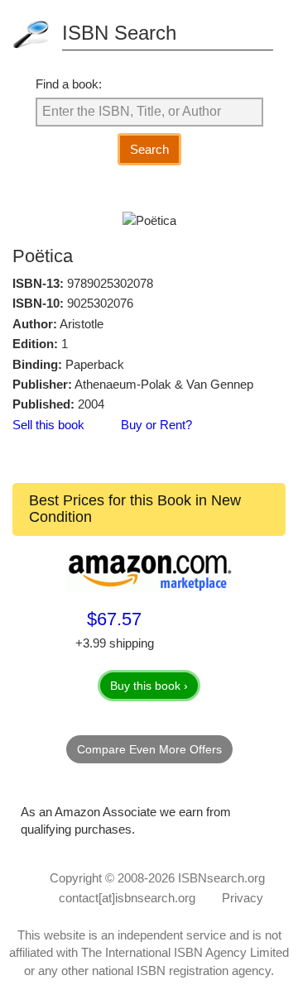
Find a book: (69, 84)
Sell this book (48, 425)
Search (149, 149)
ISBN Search (119, 33)
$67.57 (114, 619)
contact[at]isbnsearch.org (127, 898)
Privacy (242, 898)
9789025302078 (110, 283)
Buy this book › (149, 685)
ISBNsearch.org (221, 878)
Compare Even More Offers (149, 749)
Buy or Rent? (156, 425)
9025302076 (100, 303)
